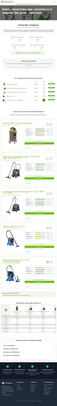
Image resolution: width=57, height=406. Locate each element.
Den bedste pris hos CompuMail (39, 279)
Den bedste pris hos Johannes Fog (39, 211)
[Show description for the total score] (31, 135)
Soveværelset (33, 384)
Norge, (3, 395)
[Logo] (7, 2)
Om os (18, 384)
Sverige (5, 395)
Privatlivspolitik (20, 389)
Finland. (9, 395)
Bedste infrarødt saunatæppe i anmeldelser (47, 393)
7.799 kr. (30, 313)
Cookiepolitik (19, 387)
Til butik (51, 83)
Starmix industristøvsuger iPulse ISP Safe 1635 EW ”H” (17, 88)
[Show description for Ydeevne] (30, 129)
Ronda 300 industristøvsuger (12, 84)
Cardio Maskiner (34, 386)
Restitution (33, 390)
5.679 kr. (43, 313)
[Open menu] (53, 2)
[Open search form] (55, 2)
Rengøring (32, 389)
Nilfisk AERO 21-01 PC (11, 96)
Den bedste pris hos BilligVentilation (39, 244)
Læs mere (39, 4)
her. (29, 295)
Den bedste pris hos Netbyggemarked (39, 176)
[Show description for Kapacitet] (30, 131)
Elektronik (32, 387)
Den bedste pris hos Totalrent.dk (39, 141)
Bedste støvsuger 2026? (48, 387)
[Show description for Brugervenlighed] (33, 133)
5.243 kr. (16, 313)
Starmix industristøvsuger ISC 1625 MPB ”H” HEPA (16, 92)
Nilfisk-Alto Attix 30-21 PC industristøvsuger (15, 100)
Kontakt (18, 386)
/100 (17, 315)
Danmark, (12, 394)
